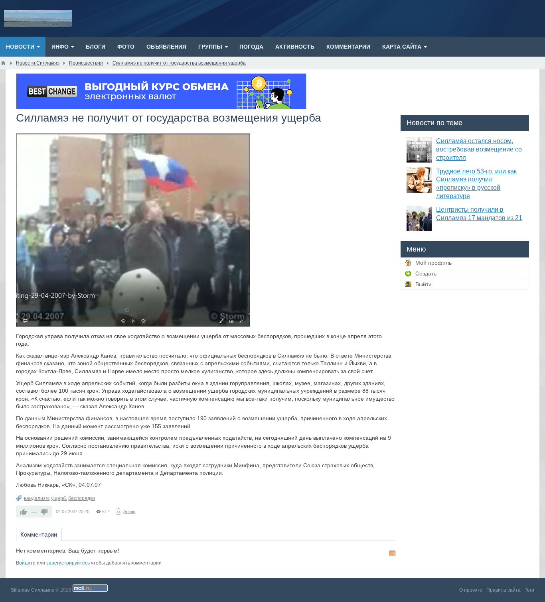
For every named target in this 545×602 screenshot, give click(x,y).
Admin (129, 511)
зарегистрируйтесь (68, 563)
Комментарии (38, 534)
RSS (392, 553)
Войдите (26, 563)
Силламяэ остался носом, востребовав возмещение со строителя (479, 149)
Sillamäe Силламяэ (32, 590)
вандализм (36, 498)
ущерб (58, 498)
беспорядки (81, 498)
